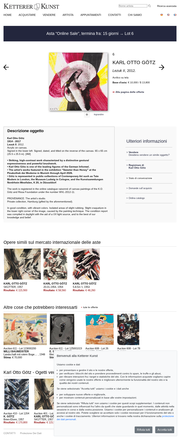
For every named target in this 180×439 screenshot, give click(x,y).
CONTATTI (114, 14)
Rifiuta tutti (143, 429)
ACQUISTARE (27, 14)
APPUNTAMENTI (91, 14)
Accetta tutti (165, 429)
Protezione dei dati (30, 433)
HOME (8, 14)
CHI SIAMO (135, 14)
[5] (161, 67)
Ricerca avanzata (166, 6)
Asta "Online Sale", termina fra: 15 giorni (83, 33)
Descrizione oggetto (25, 131)
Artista (68, 14)
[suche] (150, 6)
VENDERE (49, 14)
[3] (6, 67)
